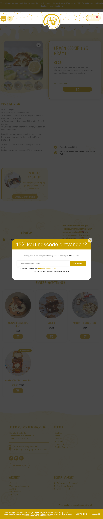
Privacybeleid (94, 514)
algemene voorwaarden (46, 268)
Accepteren (81, 514)
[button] (3, 18)
